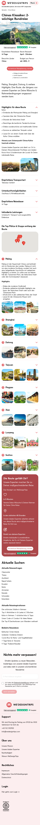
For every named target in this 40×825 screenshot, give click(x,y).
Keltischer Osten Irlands (10, 632)
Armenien (5, 590)
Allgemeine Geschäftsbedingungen (15, 774)
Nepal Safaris (6, 581)
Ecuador (5, 584)
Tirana (4, 575)
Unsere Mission (7, 746)
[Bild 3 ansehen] (32, 307)
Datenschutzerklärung (21, 683)
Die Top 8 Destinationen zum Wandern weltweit (20, 621)
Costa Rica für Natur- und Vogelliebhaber (17, 638)
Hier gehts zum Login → (10, 792)
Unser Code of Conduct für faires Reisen (17, 618)
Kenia (4, 587)
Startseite (4, 10)
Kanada (4, 593)
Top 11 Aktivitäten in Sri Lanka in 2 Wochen (17, 612)
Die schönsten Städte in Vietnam (14, 609)
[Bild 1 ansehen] (7, 307)
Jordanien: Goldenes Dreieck (12, 635)
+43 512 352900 (8, 728)
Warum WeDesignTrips (10, 756)
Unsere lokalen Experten (11, 749)
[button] (21, 237)
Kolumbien (5, 599)
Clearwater (6, 572)
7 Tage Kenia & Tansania (11, 641)
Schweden (5, 596)
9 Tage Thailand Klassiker (11, 644)
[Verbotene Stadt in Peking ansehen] (11, 165)
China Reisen (11, 10)
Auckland (5, 578)
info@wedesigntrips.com (11, 732)
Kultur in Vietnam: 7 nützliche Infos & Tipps (17, 615)
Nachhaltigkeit (7, 753)
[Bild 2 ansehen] (20, 307)
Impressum (5, 771)
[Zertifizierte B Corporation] (20, 806)
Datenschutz (6, 777)
